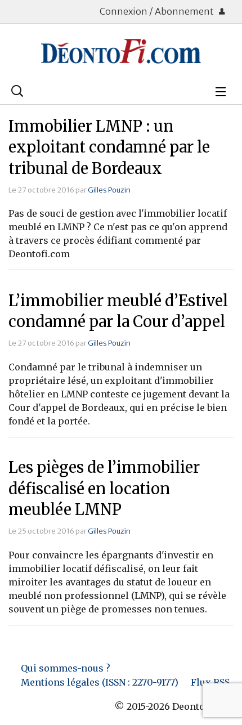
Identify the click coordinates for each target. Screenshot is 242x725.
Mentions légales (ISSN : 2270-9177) (99, 682)
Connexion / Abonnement (158, 11)
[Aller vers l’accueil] (121, 51)
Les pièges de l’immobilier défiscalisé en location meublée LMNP (104, 489)
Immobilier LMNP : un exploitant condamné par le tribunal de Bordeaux (109, 147)
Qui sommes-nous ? (65, 668)
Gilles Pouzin (109, 189)
